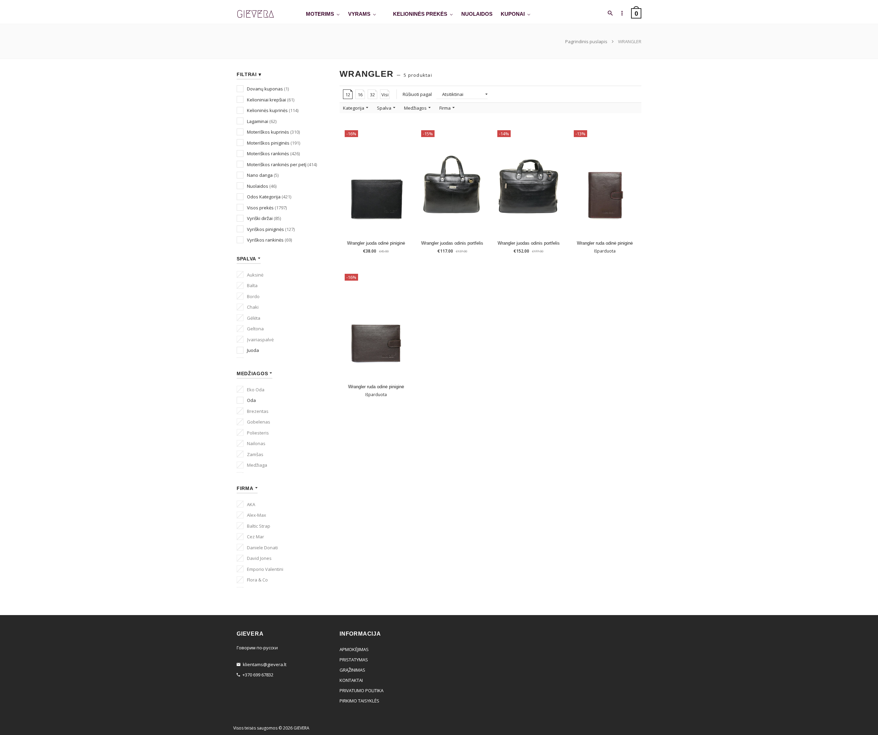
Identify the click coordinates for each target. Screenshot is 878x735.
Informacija (607, 225)
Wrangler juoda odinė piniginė (376, 243)
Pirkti (379, 225)
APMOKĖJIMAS (354, 649)
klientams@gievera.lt (264, 664)
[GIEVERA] (255, 14)
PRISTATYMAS (354, 660)
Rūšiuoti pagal (417, 94)
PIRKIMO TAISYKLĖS (359, 701)
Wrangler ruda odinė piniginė (605, 243)
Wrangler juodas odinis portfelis (452, 243)
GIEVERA (301, 728)
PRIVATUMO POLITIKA (361, 690)
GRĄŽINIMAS (352, 670)
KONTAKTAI (351, 680)
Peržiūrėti (405, 224)
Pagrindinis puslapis (586, 41)
